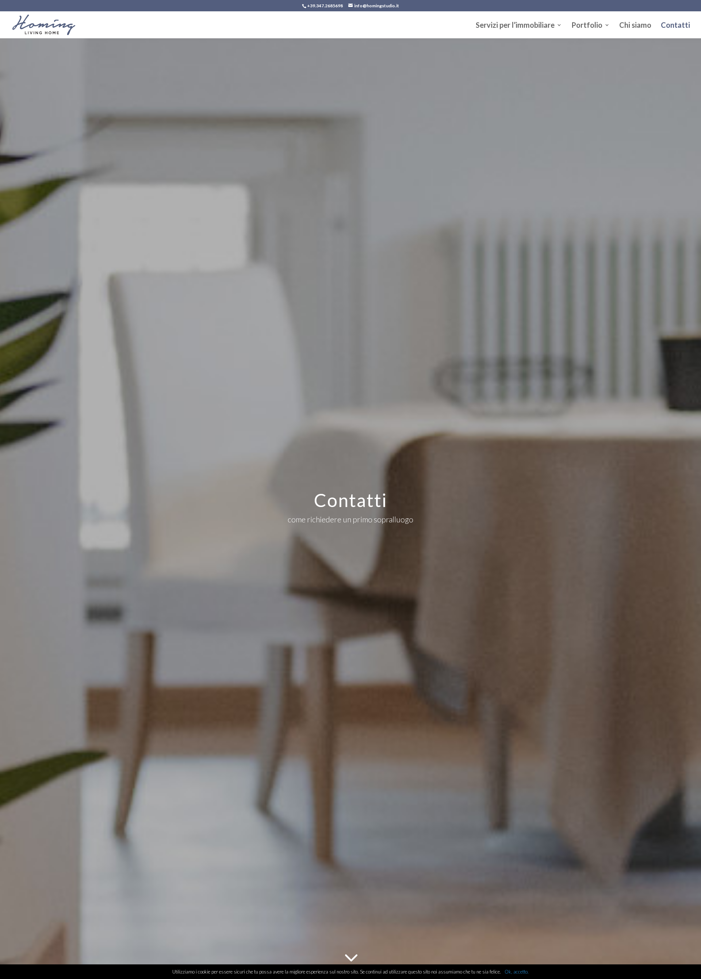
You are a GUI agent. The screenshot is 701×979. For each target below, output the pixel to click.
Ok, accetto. (517, 972)
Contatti (675, 25)
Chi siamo (635, 25)
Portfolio (586, 25)
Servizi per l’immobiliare (515, 25)
